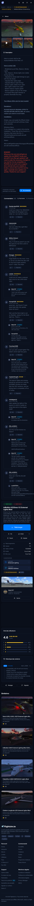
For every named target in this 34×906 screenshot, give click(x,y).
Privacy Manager (23, 880)
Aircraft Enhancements (21, 7)
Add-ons (9, 7)
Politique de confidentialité (25, 875)
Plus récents (22, 198)
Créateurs (21, 852)
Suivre (18, 598)
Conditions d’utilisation (24, 872)
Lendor (11, 274)
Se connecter (26, 190)
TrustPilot (4, 839)
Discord (4, 836)
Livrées (3, 854)
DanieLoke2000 (14, 206)
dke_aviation (13, 426)
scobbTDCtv (14, 485)
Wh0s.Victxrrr (13, 238)
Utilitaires (3, 857)
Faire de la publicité (8, 880)
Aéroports (4, 849)
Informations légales (23, 877)
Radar (20, 857)
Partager (10, 685)
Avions (3, 846)
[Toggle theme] (19, 2)
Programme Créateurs (24, 859)
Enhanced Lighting (6, 9)
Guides (20, 854)
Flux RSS (3, 865)
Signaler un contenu (6, 885)
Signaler (26, 685)
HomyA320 (12, 301)
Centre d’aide (5, 872)
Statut (3, 888)
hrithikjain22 (13, 399)
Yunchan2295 (13, 346)
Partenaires (4, 877)
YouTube (17, 836)
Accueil (3, 7)
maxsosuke (12, 223)
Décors (3, 852)
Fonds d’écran (22, 862)
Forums (20, 849)
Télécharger (18, 527)
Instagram (10, 836)
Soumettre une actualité (7, 883)
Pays (2, 859)
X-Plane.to (4, 862)
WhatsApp (27, 836)
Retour (6, 16)
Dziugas (11, 255)
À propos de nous (6, 875)
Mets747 (13, 289)
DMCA (20, 883)
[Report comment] (25, 217)
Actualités (21, 846)
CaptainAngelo (14, 377)
